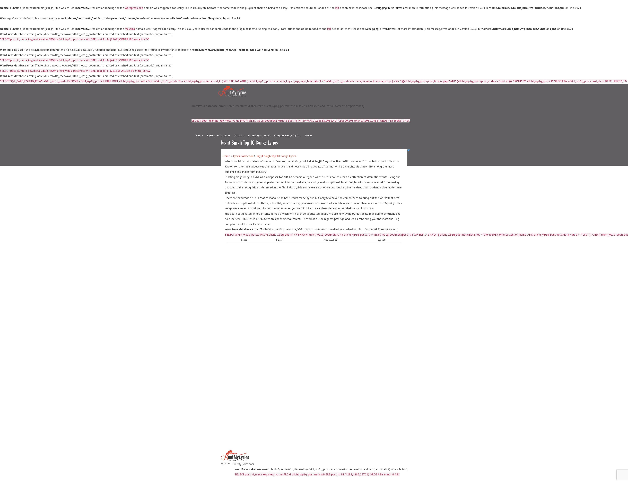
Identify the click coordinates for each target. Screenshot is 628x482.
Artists (239, 135)
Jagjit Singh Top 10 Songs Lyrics (276, 156)
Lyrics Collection (243, 156)
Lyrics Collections (219, 135)
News (309, 135)
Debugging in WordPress (388, 8)
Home (199, 135)
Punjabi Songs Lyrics (287, 135)
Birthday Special (259, 135)
